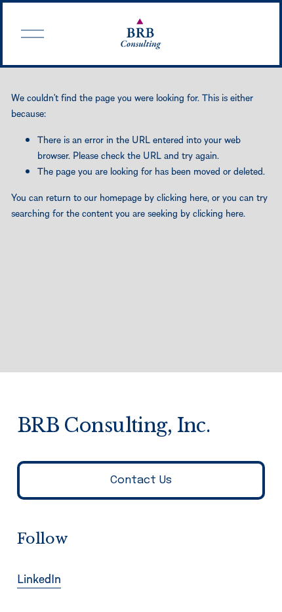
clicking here (182, 197)
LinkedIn (39, 578)
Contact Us (141, 480)
